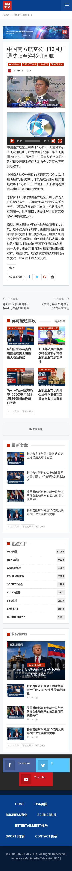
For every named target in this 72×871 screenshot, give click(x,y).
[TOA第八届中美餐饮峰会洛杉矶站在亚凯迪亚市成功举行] (51, 336)
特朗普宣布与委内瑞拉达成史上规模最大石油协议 (36, 672)
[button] (36, 129)
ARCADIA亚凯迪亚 (49, 328)
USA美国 (12, 551)
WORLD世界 (14, 567)
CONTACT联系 (46, 836)
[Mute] (53, 141)
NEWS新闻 (13, 559)
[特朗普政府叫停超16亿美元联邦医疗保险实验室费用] (15, 515)
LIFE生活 (12, 600)
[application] (36, 128)
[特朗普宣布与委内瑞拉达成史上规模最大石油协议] (20, 336)
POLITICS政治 (15, 576)
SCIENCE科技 (47, 815)
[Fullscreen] (60, 141)
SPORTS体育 (15, 836)
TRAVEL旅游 (56, 64)
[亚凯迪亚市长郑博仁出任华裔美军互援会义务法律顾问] (51, 377)
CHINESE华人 (46, 369)
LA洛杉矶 (43, 64)
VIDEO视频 (13, 592)
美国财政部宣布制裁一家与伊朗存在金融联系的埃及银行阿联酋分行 (45, 495)
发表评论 (37, 429)
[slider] (32, 141)
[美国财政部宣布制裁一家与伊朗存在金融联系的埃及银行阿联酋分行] (15, 496)
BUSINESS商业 (29, 64)
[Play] (12, 141)
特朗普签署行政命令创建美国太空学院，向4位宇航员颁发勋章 (46, 476)
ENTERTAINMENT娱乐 (31, 825)
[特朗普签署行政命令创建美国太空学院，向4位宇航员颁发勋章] (15, 477)
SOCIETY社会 (15, 584)
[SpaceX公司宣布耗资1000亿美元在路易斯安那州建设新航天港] (20, 377)
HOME (19, 804)
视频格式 (15, 64)
